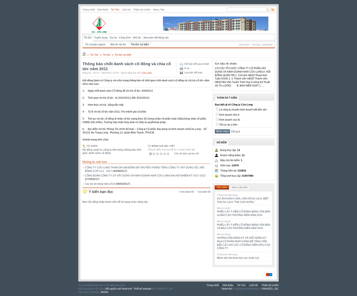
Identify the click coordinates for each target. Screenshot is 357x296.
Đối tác (137, 37)
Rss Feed (273, 9)
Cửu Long (146, 73)
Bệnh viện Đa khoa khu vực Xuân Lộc (238, 257)
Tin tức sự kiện (140, 44)
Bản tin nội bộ (118, 44)
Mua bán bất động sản (156, 37)
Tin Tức (115, 9)
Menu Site (158, 9)
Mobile (104, 292)
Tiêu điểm (222, 187)
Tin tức (88, 37)
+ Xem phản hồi (186, 192)
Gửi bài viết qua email (196, 63)
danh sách (94, 153)
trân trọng (117, 149)
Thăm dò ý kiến (141, 9)
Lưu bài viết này (193, 72)
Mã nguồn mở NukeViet (118, 288)
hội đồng (87, 149)
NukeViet (227, 288)
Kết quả (235, 131)
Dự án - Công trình (120, 37)
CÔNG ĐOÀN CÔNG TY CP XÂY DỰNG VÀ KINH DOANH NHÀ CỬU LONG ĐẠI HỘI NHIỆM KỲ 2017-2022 (145, 175)
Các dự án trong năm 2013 (100, 183)
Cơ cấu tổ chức (226, 63)
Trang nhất (88, 9)
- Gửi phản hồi (203, 192)
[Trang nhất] (84, 54)
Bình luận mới (240, 187)
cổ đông (106, 153)
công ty (107, 149)
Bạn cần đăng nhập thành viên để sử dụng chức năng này (115, 201)
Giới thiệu (102, 9)
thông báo (130, 149)
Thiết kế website (142, 288)
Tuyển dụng (100, 37)
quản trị (98, 149)
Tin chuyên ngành (95, 44)
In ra (186, 68)
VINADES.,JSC (270, 288)
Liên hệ (126, 9)
